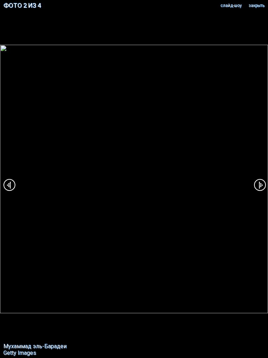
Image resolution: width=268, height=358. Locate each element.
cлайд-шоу (231, 5)
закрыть (257, 5)
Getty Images (19, 353)
